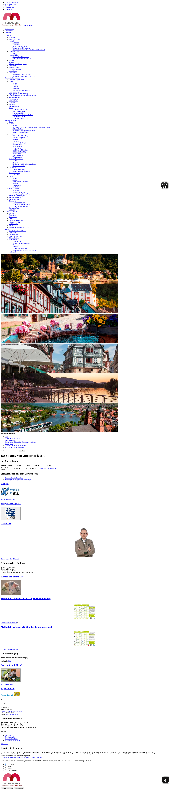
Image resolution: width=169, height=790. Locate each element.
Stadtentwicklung (14, 51)
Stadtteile (11, 41)
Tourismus (12, 213)
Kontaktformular (10, 737)
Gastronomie (13, 217)
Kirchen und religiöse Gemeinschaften (24, 164)
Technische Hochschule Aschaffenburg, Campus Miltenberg (31, 127)
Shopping (12, 210)
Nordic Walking (17, 146)
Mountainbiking (17, 145)
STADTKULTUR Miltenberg (18, 231)
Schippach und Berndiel (20, 46)
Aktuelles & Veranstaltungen (21, 243)
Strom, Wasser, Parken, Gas (21, 194)
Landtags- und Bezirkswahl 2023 (23, 115)
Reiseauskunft (17, 185)
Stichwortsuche (9, 30)
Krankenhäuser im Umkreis (21, 171)
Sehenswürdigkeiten (15, 69)
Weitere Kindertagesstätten (21, 132)
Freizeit (11, 134)
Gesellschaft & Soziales (16, 159)
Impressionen (13, 71)
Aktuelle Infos (13, 37)
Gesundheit (12, 167)
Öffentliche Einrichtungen (17, 196)
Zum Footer (8, 9)
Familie (15, 160)
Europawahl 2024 (18, 113)
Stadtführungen (13, 224)
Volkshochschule (18, 129)
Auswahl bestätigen (7, 788)
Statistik (9, 766)
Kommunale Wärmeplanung (21, 204)
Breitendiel (16, 43)
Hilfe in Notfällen (14, 188)
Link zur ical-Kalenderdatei (9, 649)
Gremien (15, 87)
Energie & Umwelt (14, 199)
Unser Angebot (17, 245)
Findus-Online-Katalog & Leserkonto (24, 250)
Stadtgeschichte (13, 55)
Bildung (11, 123)
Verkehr (11, 176)
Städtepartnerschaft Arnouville (22, 74)
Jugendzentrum (17, 148)
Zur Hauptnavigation (11, 2)
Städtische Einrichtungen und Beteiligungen (22, 95)
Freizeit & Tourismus (11, 211)
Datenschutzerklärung (11, 739)
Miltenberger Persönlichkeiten (22, 58)
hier (9, 661)
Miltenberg (8, 36)
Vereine (11, 122)
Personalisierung (12, 770)
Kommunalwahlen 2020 (20, 118)
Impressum (8, 735)
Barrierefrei (12, 65)
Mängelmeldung (14, 106)
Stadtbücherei (17, 153)
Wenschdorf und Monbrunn (21, 48)
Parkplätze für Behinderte (20, 181)
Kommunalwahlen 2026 (20, 109)
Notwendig (10, 764)
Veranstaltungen (17, 157)
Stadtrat (11, 81)
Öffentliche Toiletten (15, 197)
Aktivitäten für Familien (20, 143)
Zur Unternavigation (11, 4)
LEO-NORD (17, 241)
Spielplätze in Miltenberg (20, 150)
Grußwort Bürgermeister (16, 79)
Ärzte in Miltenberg (19, 169)
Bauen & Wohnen (14, 173)
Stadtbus (15, 183)
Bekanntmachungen (15, 97)
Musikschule (12, 252)
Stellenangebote (13, 99)
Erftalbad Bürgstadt (19, 138)
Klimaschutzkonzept (19, 203)
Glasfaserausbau (14, 208)
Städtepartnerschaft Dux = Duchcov (24, 76)
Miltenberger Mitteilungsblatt (18, 64)
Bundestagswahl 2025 (19, 111)
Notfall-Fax (16, 190)
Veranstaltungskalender (16, 220)
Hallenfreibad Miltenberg (20, 136)
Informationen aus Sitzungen (21, 90)
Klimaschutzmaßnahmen (20, 206)
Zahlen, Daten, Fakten (15, 39)
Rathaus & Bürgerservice (12, 78)
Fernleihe (15, 247)
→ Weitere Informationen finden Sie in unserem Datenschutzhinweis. (22, 757)
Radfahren (16, 141)
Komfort (9, 768)
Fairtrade (11, 60)
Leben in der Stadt (10, 120)
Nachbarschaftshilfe (19, 166)
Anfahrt (15, 178)
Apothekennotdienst (19, 192)
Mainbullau (16, 44)
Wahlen (11, 108)
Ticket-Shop (12, 232)
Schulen (15, 125)
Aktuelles (15, 83)
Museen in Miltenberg (19, 152)
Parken (15, 180)
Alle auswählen (19, 788)
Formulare (8, 32)
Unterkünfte (12, 215)
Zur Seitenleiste (9, 7)
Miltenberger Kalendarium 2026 (18, 227)
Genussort (12, 62)
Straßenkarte (16, 187)
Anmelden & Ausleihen (20, 248)
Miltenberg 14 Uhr (14, 222)
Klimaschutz (12, 201)
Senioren (15, 162)
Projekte (15, 53)
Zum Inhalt (8, 6)
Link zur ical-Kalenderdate (9, 623)
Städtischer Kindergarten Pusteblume (24, 130)
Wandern (15, 139)
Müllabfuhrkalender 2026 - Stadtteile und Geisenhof (29, 50)
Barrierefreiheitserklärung (12, 740)
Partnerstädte (13, 72)
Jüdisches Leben (14, 67)
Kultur (7, 229)
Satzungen (12, 102)
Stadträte (15, 85)
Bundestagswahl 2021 (19, 116)
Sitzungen (16, 88)
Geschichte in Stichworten (21, 57)
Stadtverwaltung (10, 29)
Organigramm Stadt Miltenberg (18, 94)
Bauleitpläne (16, 174)
